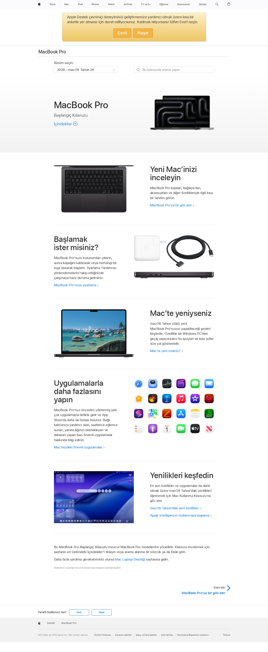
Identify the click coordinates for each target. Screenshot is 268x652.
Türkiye (226, 635)
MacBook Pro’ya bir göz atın (171, 205)
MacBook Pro (52, 52)
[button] (217, 4)
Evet (122, 32)
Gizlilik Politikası (102, 635)
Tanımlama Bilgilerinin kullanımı (193, 635)
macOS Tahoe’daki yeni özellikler (174, 508)
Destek (51, 623)
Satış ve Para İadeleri (146, 635)
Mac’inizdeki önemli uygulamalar (78, 447)
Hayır (143, 32)
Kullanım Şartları (123, 635)
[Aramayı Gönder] (138, 70)
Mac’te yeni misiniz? (165, 351)
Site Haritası (167, 635)
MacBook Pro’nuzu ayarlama (75, 285)
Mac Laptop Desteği (130, 559)
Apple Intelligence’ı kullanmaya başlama (179, 515)
